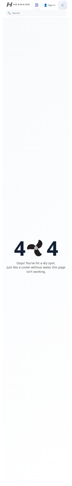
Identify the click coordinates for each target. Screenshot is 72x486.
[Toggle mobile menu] (36, 5)
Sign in (49, 5)
